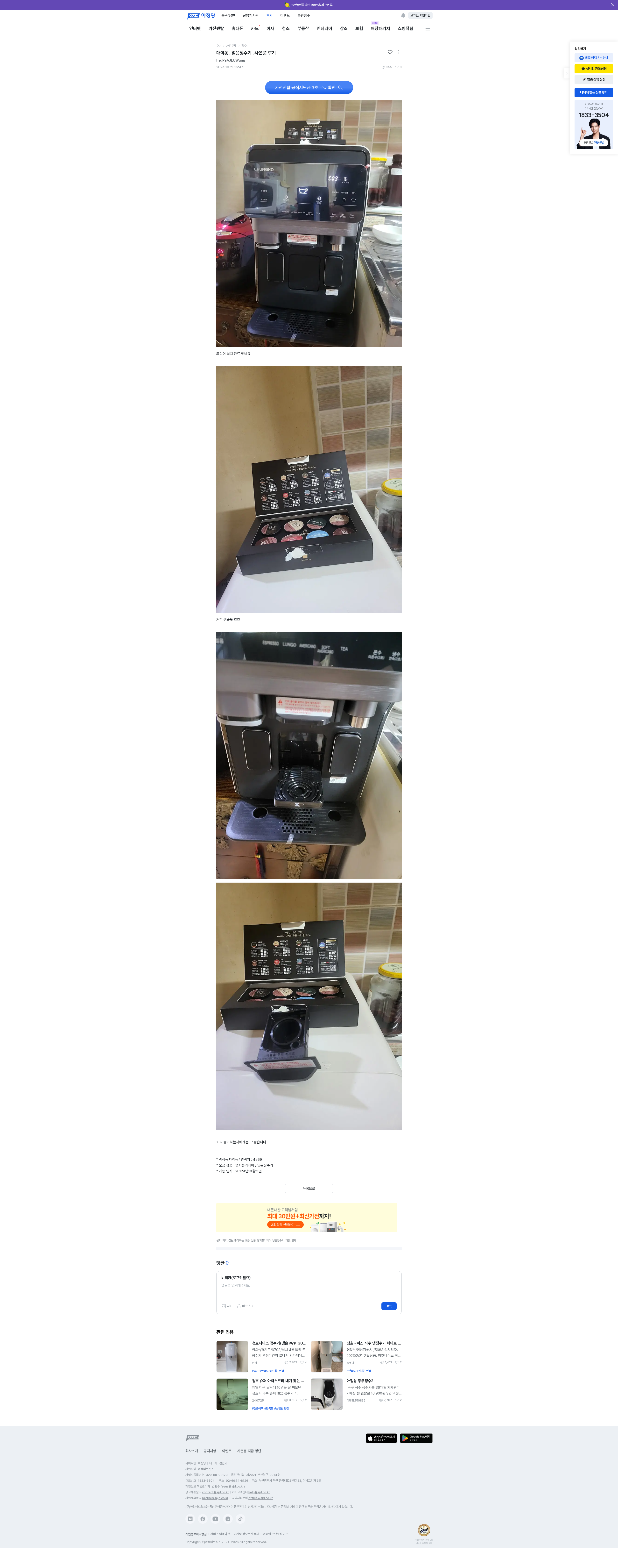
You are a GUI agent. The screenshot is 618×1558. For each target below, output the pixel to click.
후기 (269, 15)
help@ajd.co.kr (259, 1492)
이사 (270, 28)
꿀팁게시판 (251, 15)
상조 (344, 28)
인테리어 (324, 28)
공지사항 (210, 1451)
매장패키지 (380, 28)
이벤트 (285, 15)
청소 (286, 28)
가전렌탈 (216, 28)
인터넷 (195, 28)
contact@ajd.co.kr (215, 1492)
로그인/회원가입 (420, 15)
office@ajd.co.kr (260, 1498)
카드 (255, 28)
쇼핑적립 (405, 28)
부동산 (303, 28)
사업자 (375, 23)
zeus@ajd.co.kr (233, 1486)
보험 (359, 28)
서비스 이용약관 (220, 1534)
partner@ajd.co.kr (215, 1498)
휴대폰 (237, 28)
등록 (389, 1306)
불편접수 (303, 15)
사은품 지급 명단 (249, 1451)
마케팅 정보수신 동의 (246, 1534)
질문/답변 (228, 15)
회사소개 (191, 1451)
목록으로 (309, 1188)
